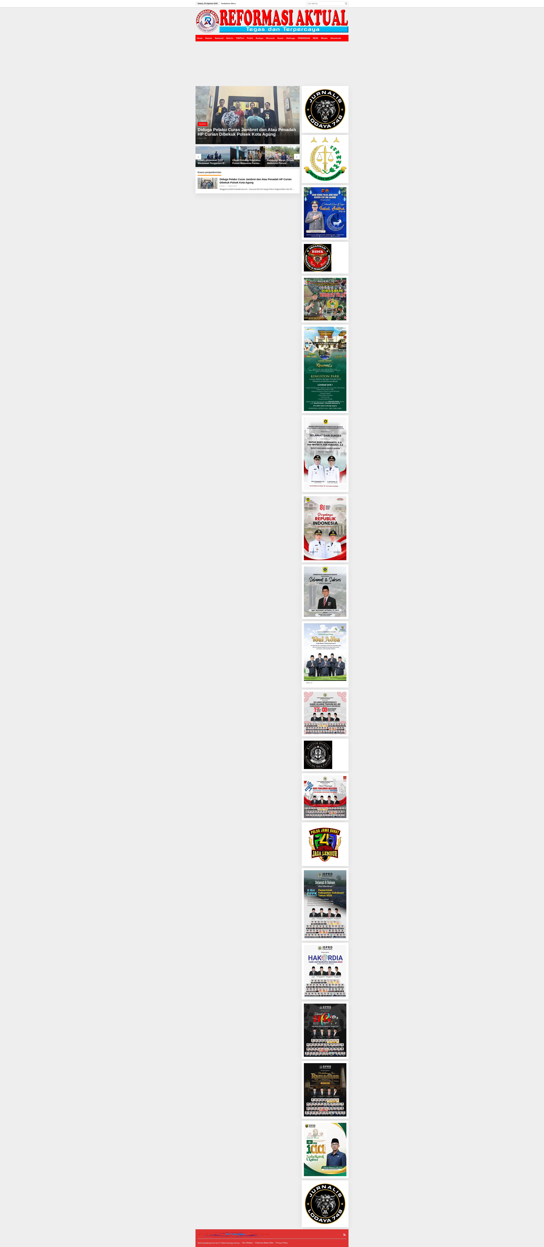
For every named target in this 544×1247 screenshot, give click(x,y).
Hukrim (202, 124)
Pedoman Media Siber (264, 1243)
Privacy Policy (282, 1243)
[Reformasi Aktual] (272, 20)
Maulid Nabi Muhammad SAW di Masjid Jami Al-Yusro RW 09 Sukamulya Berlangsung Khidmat (280, 162)
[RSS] (344, 1235)
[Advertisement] (272, 63)
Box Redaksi (247, 1243)
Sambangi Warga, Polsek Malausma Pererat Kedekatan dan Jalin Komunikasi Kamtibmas (211, 162)
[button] (346, 3)
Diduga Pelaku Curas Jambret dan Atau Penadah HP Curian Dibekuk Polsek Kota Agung (247, 132)
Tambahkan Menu (228, 3)
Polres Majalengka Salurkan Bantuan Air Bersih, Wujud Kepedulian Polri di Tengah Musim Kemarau (247, 162)
